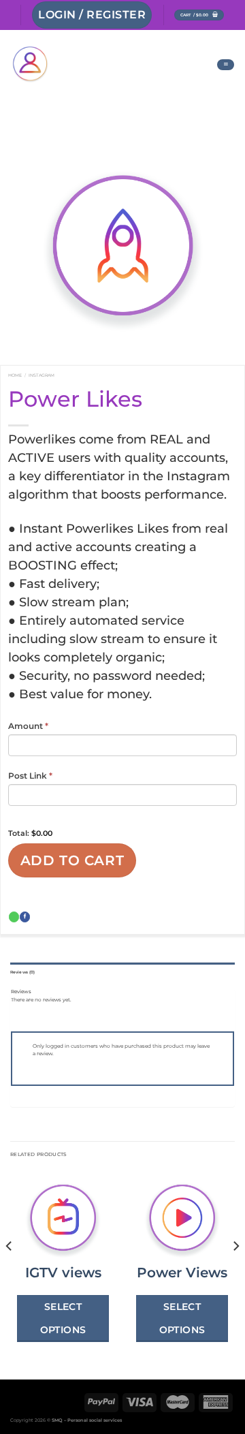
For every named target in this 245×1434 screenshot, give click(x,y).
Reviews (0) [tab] (22, 971)
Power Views (182, 1272)
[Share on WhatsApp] (14, 916)
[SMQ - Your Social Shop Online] (103, 64)
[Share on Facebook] (25, 916)
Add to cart (72, 860)
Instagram (41, 375)
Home (15, 375)
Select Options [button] (63, 1318)
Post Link (30, 775)
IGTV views (63, 1272)
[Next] (235, 1273)
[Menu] (225, 64)
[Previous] (9, 1273)
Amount (28, 726)
